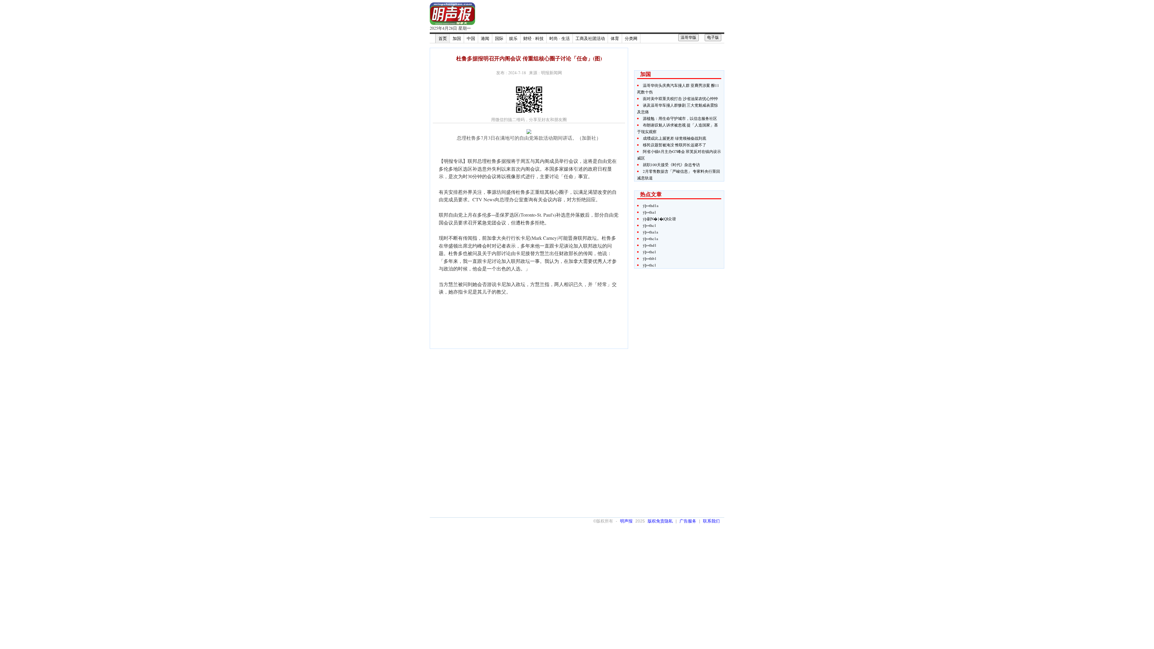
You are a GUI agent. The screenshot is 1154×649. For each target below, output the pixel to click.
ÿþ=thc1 (649, 225)
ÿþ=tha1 (649, 212)
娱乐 (513, 38)
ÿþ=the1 (649, 251)
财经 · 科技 (533, 38)
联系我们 (711, 521)
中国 (471, 38)
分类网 (631, 38)
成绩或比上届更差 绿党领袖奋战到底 (674, 138)
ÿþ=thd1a (650, 205)
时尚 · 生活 (559, 38)
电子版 (713, 37)
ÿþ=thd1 (650, 245)
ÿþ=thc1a (650, 238)
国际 (499, 38)
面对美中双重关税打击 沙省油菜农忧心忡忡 (680, 98)
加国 (457, 38)
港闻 (485, 38)
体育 (615, 38)
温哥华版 (688, 37)
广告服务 (687, 521)
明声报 (626, 521)
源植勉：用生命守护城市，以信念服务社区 (680, 118)
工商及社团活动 (590, 38)
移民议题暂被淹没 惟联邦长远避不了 (674, 145)
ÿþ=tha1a (650, 232)
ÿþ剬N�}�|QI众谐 (659, 218)
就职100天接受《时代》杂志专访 (671, 164)
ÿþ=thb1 (650, 258)
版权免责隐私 (660, 521)
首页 (442, 38)
